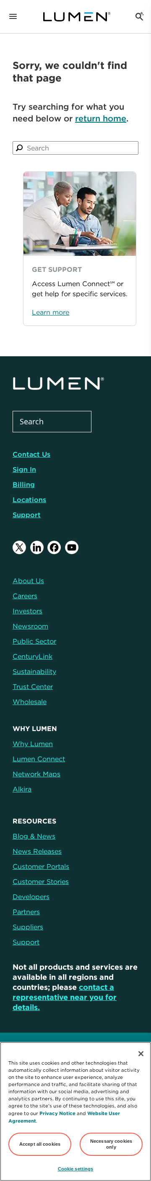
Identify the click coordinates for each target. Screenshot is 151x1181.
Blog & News (34, 836)
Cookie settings (76, 1168)
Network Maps (36, 774)
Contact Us (31, 454)
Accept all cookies (39, 1144)
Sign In (24, 469)
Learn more (50, 312)
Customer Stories (41, 881)
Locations (29, 499)
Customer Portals (41, 866)
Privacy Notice (57, 1113)
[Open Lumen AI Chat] (139, 17)
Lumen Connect (39, 759)
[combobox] (75, 148)
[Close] (141, 1053)
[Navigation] (13, 17)
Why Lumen (33, 743)
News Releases (37, 851)
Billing (24, 484)
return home (100, 118)
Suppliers (28, 927)
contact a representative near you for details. (65, 997)
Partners (26, 911)
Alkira (22, 789)
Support (27, 514)
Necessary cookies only (111, 1144)
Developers (31, 896)
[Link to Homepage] (76, 16)
